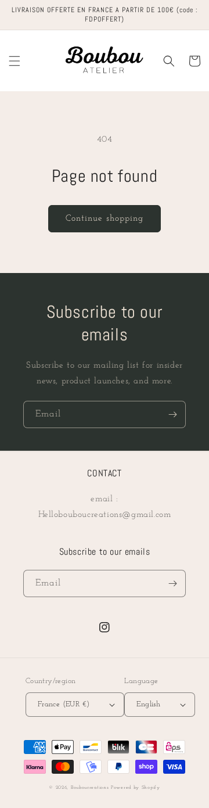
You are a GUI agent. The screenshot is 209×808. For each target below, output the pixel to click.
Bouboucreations (90, 787)
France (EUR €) (64, 704)
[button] (14, 61)
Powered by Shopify (135, 787)
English (148, 704)
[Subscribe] (172, 414)
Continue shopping (104, 218)
